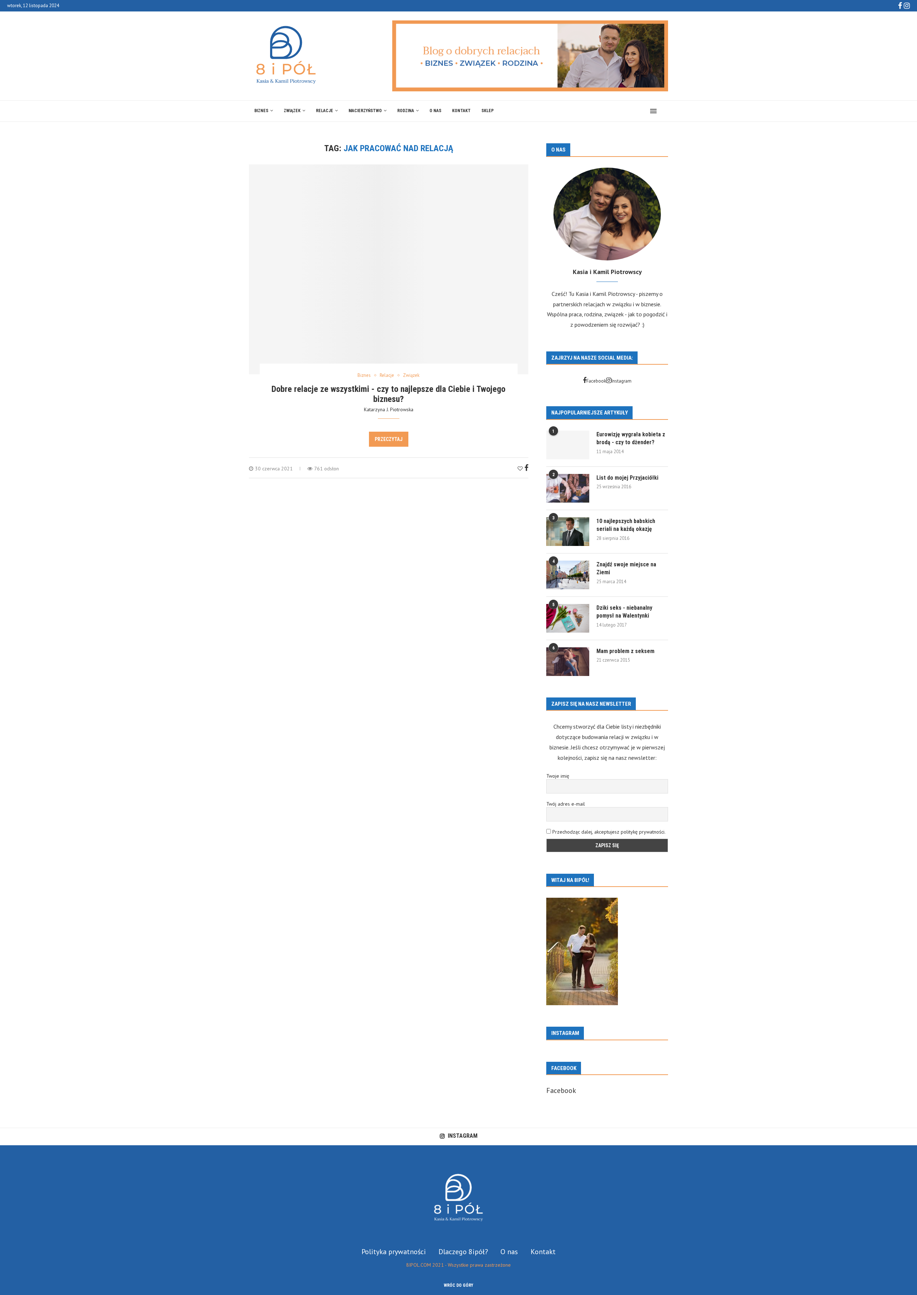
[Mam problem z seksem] (567, 661)
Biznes (261, 110)
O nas (435, 110)
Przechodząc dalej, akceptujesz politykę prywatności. (609, 832)
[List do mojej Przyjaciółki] (567, 488)
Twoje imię (557, 776)
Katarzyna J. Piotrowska (388, 409)
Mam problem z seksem (625, 651)
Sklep (487, 110)
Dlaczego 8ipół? (463, 1251)
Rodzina (405, 110)
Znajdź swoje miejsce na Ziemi (626, 568)
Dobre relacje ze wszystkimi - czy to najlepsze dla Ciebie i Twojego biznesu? (388, 394)
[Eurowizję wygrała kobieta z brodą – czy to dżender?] (567, 445)
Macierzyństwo (365, 110)
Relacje (324, 110)
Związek (292, 110)
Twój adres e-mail (565, 804)
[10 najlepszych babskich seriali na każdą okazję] (567, 531)
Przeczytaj (389, 439)
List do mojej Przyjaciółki (627, 477)
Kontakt (461, 110)
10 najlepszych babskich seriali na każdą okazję (625, 525)
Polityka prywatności (393, 1251)
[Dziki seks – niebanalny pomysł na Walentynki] (567, 618)
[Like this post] (520, 468)
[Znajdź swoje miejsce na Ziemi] (567, 575)
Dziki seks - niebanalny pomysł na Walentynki (624, 611)
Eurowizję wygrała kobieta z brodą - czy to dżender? (630, 438)
